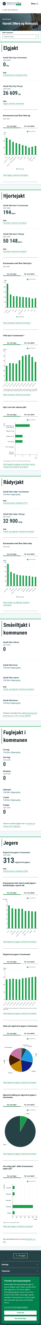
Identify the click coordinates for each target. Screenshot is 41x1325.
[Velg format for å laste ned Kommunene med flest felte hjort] (31, 279)
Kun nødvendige (20, 1318)
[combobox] (20, 36)
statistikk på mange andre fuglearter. (19, 824)
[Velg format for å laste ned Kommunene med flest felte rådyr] (31, 559)
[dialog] (20, 1300)
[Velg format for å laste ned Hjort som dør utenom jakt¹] (31, 420)
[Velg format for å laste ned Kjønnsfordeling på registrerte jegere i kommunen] (31, 1110)
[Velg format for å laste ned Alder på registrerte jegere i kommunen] (31, 1039)
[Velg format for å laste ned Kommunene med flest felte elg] (31, 131)
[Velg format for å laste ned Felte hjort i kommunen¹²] (31, 348)
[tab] (11, 126)
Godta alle (20, 1313)
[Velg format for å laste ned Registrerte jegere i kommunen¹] (31, 967)
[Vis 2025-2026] (20, 169)
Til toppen (22, 1256)
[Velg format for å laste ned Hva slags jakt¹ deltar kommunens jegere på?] (31, 1181)
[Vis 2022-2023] (20, 597)
